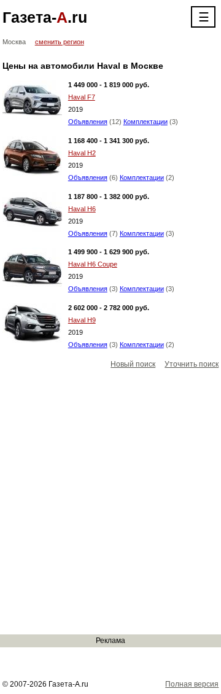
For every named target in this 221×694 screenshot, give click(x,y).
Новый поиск (132, 364)
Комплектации (145, 121)
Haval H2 (82, 153)
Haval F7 (81, 97)
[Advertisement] (110, 502)
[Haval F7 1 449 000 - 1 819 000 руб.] (32, 100)
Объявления (87, 121)
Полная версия (192, 684)
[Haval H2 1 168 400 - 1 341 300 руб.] (32, 156)
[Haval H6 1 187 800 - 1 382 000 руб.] (32, 212)
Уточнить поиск (192, 364)
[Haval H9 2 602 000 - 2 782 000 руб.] (32, 323)
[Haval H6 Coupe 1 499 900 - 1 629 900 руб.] (32, 267)
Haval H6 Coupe (92, 264)
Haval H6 (82, 208)
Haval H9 (82, 320)
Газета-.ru (44, 17)
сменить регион (59, 41)
